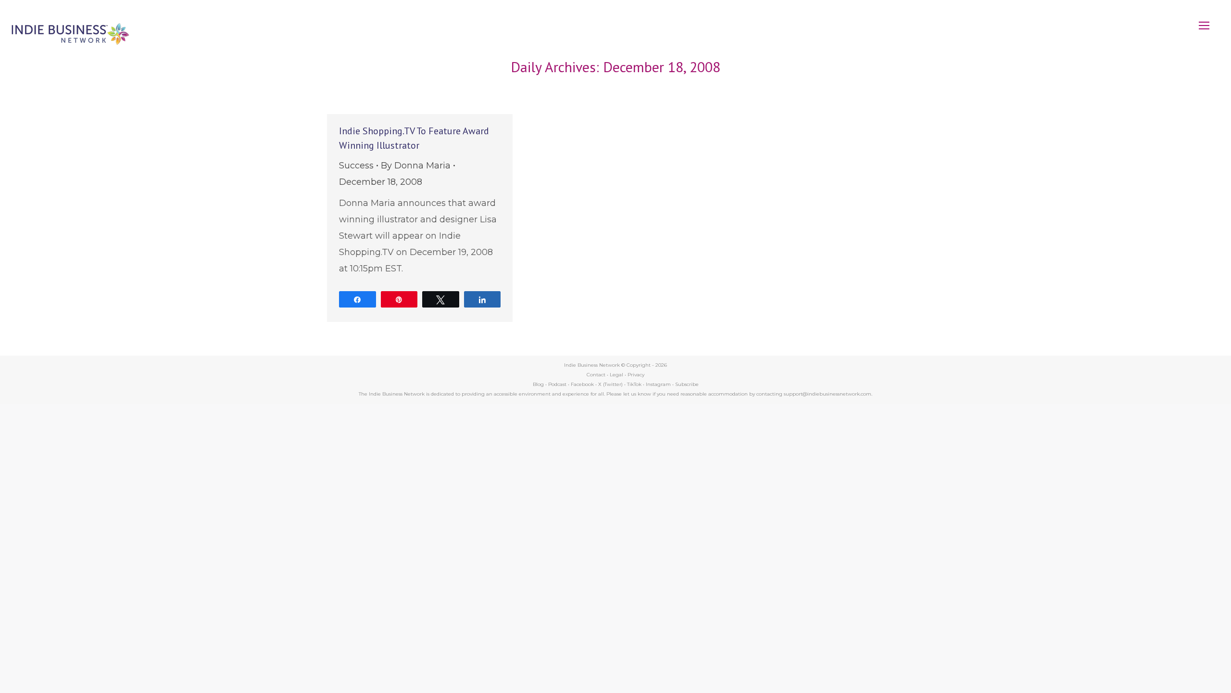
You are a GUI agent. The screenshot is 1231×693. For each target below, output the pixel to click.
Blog (538, 384)
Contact (596, 375)
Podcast (557, 384)
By (416, 165)
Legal (616, 375)
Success (356, 165)
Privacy (636, 375)
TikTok (634, 384)
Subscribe (687, 384)
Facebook (582, 384)
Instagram (658, 384)
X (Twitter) (611, 384)
